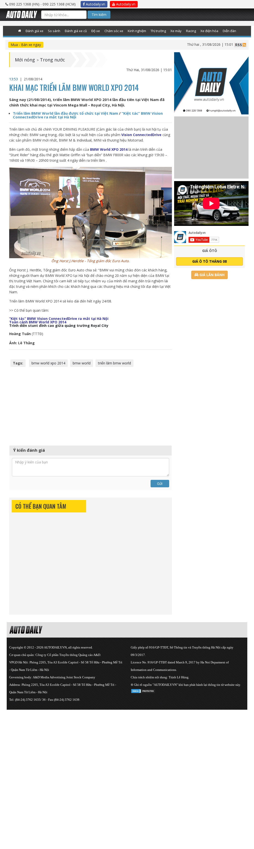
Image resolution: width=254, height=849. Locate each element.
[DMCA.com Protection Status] (143, 690)
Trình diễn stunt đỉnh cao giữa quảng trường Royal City (58, 325)
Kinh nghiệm (137, 31)
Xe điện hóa (209, 31)
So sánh (54, 31)
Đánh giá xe (34, 31)
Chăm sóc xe (113, 31)
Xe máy (176, 31)
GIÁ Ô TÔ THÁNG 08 (209, 261)
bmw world (82, 363)
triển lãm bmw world (114, 363)
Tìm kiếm (99, 14)
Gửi (159, 483)
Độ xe (95, 31)
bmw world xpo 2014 (48, 363)
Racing (191, 31)
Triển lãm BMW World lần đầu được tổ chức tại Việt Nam (65, 113)
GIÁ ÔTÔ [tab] (209, 250)
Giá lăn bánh (211, 274)
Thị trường (158, 31)
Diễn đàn (229, 31)
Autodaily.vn (95, 4)
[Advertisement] (90, 405)
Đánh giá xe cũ (76, 31)
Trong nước (52, 59)
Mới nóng (25, 59)
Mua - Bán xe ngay (26, 44)
